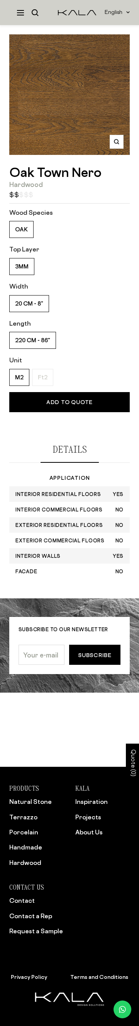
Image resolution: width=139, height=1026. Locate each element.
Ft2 (42, 377)
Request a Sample (36, 931)
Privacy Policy (29, 976)
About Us (89, 832)
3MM (22, 266)
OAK (21, 229)
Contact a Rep (30, 916)
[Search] (35, 12)
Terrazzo (23, 817)
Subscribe (95, 655)
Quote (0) (133, 762)
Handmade (25, 847)
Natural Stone (30, 801)
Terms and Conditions (99, 976)
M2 (19, 377)
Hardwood (25, 862)
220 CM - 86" (32, 340)
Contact (22, 900)
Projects (88, 817)
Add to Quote (69, 402)
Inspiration (91, 801)
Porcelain (23, 832)
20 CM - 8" (29, 303)
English (113, 12)
